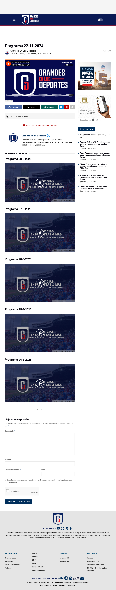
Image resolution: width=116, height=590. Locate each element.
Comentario (10, 431)
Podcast (47, 53)
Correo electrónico (13, 469)
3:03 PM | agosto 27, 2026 (88, 182)
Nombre (8, 459)
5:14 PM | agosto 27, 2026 (88, 148)
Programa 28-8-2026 (18, 159)
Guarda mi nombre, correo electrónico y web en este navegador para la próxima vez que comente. (39, 481)
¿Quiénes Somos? (94, 561)
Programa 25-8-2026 (18, 309)
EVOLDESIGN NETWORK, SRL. (64, 585)
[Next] (41, 409)
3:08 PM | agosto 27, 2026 (88, 170)
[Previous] (37, 409)
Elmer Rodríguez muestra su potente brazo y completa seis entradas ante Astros (95, 155)
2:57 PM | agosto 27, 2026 (88, 191)
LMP (34, 560)
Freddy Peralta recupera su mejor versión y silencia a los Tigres (93, 187)
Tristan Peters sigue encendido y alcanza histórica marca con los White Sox (93, 166)
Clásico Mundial (38, 570)
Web (43, 469)
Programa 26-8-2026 (18, 259)
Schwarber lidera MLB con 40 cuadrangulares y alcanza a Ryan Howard (93, 177)
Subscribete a (41, 125)
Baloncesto (9, 561)
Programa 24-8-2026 (18, 359)
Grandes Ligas (10, 558)
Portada (90, 558)
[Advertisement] (58, 34)
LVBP (34, 563)
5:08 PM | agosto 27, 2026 (88, 159)
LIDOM (34, 553)
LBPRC (35, 556)
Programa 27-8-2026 (18, 209)
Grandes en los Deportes (23, 50)
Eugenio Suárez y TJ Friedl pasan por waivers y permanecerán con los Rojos (95, 144)
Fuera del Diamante (12, 564)
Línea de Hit (64, 558)
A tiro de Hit (64, 561)
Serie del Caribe (38, 567)
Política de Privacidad (95, 564)
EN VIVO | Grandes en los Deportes (97, 569)
